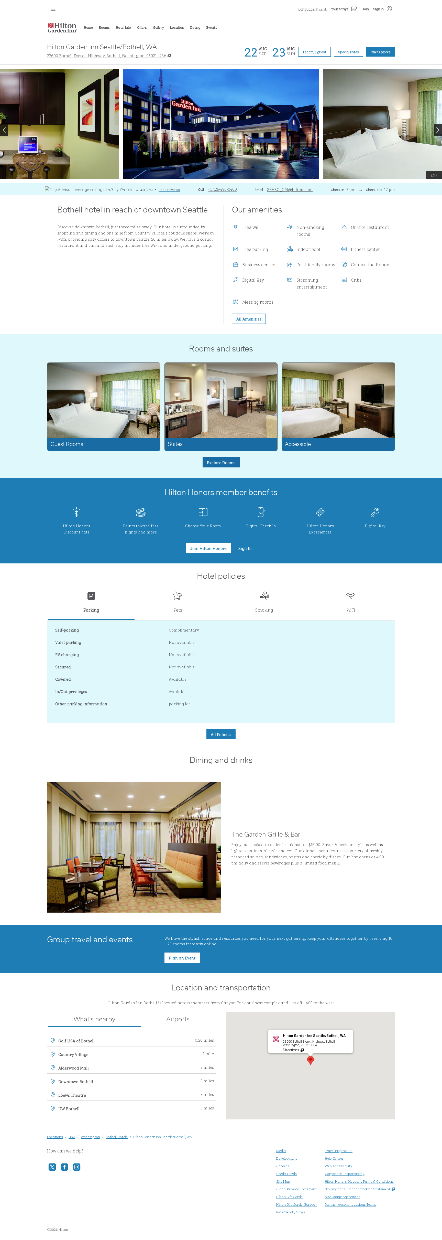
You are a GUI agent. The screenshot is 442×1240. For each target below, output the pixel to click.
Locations (55, 1136)
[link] (222, 189)
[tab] (91, 604)
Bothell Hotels (117, 1136)
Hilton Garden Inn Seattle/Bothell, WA (162, 1136)
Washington (90, 1136)
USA (72, 1136)
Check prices (383, 51)
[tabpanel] (221, 672)
